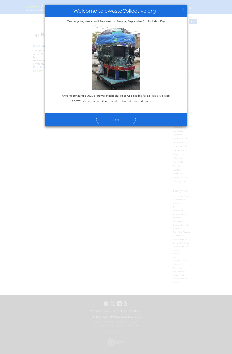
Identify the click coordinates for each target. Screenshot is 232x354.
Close (116, 119)
